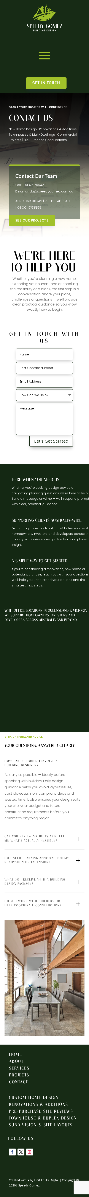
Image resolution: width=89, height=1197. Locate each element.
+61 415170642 (33, 185)
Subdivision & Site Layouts (41, 1125)
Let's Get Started (51, 441)
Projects (19, 1075)
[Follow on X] (20, 1152)
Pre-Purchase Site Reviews (41, 1111)
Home (15, 1055)
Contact (18, 1082)
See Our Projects (32, 220)
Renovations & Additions (38, 1104)
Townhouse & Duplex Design (43, 1118)
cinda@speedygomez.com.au (49, 191)
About (16, 1061)
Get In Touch (46, 83)
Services (19, 1068)
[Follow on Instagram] (29, 1152)
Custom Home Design (34, 1098)
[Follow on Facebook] (12, 1152)
